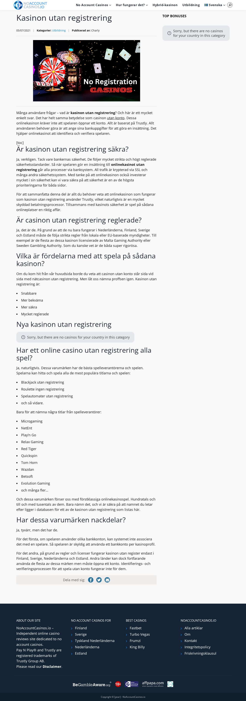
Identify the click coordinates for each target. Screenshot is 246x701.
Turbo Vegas (140, 634)
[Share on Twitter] (99, 580)
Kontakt (190, 640)
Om (187, 634)
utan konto (116, 118)
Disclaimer (52, 666)
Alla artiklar (193, 628)
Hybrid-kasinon (165, 5)
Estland (81, 653)
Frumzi (135, 640)
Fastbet (135, 628)
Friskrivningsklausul (200, 653)
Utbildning (191, 5)
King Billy (137, 647)
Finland (81, 628)
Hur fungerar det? (130, 5)
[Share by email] (107, 580)
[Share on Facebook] (90, 580)
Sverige (81, 634)
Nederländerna (87, 647)
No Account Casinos (92, 5)
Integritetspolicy (197, 647)
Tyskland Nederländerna (95, 640)
